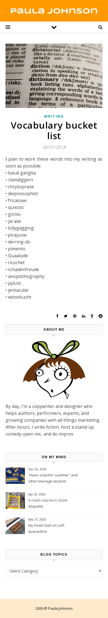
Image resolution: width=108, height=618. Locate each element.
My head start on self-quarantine (46, 528)
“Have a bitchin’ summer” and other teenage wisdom (53, 478)
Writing (54, 116)
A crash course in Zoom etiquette (48, 503)
